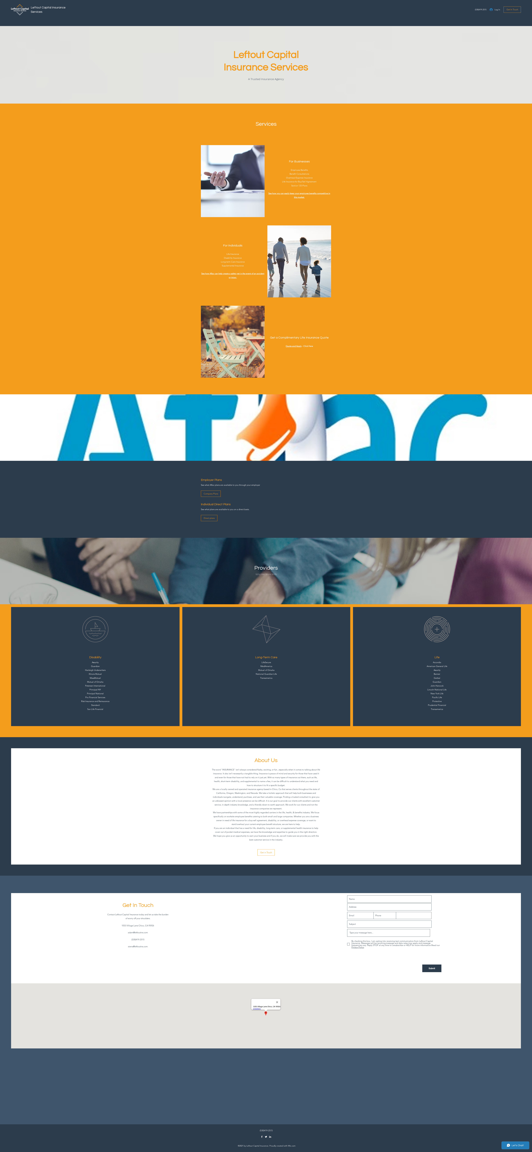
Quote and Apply (294, 346)
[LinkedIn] (270, 1136)
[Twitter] (266, 1136)
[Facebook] (261, 1136)
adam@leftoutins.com (138, 932)
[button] (512, 10)
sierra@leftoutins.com (138, 946)
